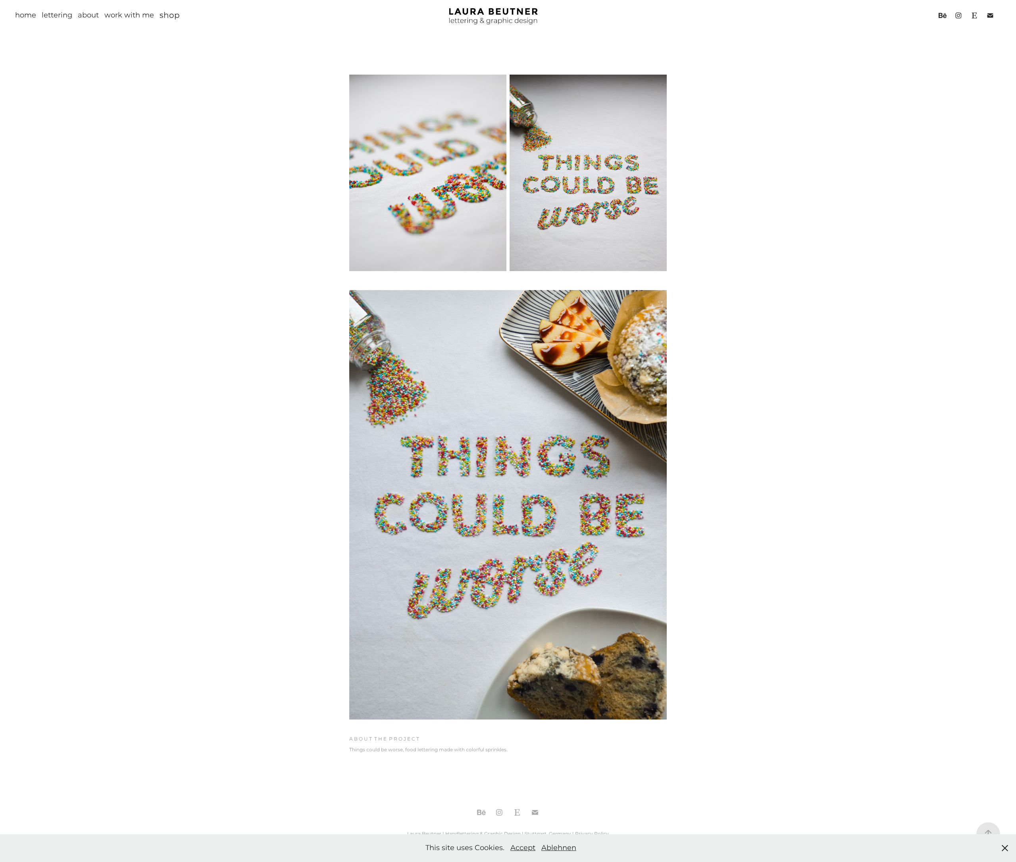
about (88, 15)
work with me (129, 15)
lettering (57, 15)
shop (170, 15)
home (25, 15)
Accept (522, 848)
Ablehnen (558, 848)
